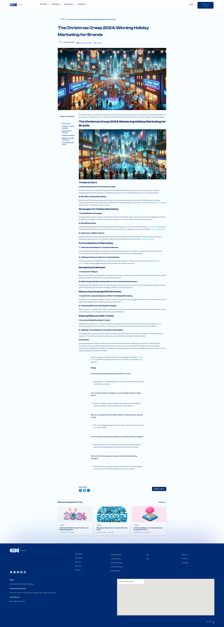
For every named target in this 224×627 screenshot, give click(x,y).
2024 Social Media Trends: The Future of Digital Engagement (74, 528)
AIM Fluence (78, 566)
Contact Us (185, 559)
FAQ (147, 559)
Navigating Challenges (68, 135)
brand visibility (158, 203)
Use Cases (56, 4)
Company (81, 4)
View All (161, 502)
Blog (147, 555)
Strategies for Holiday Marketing (68, 127)
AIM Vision (78, 562)
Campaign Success (116, 559)
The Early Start (66, 123)
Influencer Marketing (116, 567)
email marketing (153, 227)
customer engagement (157, 229)
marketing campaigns (147, 239)
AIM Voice (78, 570)
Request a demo (159, 489)
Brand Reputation (115, 571)
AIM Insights (78, 554)
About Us (184, 555)
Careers (184, 563)
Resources (68, 4)
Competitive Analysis (116, 563)
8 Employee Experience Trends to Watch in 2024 (112, 528)
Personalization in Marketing (67, 132)
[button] (44, 4)
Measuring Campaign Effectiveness (68, 139)
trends (158, 324)
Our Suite (43, 4)
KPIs (88, 300)
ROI (101, 309)
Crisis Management (116, 555)
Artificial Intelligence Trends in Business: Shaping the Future (148, 528)
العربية (191, 4)
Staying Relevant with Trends (68, 143)
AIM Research (79, 558)
